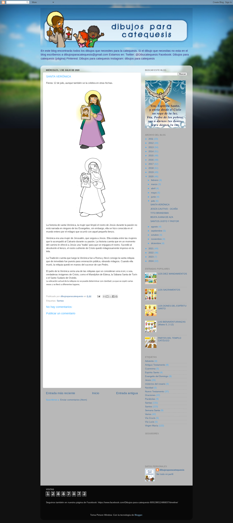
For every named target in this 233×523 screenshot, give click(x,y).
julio (153, 201)
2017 (151, 164)
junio (153, 197)
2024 (151, 261)
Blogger (138, 515)
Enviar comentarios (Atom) (73, 400)
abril (153, 188)
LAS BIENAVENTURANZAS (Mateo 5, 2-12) (171, 323)
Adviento (149, 361)
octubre (155, 235)
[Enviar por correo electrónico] (104, 296)
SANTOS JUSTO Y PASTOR (164, 221)
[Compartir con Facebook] (113, 296)
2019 (151, 172)
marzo (154, 184)
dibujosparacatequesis (171, 470)
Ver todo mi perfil (164, 474)
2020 (151, 176)
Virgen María (151, 425)
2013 (151, 147)
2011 (151, 139)
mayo (154, 193)
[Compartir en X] (110, 296)
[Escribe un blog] (107, 296)
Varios (148, 414)
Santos (148, 406)
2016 (151, 160)
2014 (151, 151)
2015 (151, 155)
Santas (60, 301)
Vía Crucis (150, 418)
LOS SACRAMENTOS (169, 290)
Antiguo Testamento (155, 365)
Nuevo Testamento (154, 391)
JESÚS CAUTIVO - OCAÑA (164, 209)
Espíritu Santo (152, 372)
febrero (155, 180)
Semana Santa (152, 410)
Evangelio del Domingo (156, 376)
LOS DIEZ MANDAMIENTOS (172, 274)
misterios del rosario (155, 384)
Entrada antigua (127, 393)
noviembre (156, 239)
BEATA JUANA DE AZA (161, 217)
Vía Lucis (149, 422)
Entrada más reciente (60, 393)
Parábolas (150, 399)
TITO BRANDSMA (159, 213)
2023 (151, 257)
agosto (155, 226)
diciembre (156, 243)
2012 (151, 143)
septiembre (157, 231)
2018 (151, 168)
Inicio (95, 393)
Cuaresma (150, 368)
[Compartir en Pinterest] (116, 296)
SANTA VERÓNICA (159, 204)
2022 (151, 253)
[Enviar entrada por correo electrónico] (98, 296)
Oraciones (150, 395)
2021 (151, 248)
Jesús (148, 380)
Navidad (149, 388)
